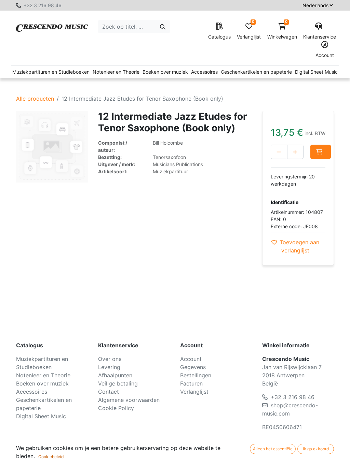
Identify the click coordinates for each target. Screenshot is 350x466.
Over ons (109, 358)
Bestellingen (195, 375)
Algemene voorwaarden (129, 399)
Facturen (191, 383)
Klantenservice (318, 37)
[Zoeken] (163, 26)
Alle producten (35, 98)
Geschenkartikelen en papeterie (256, 72)
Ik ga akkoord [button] (316, 448)
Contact (108, 391)
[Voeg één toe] (295, 152)
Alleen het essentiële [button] (273, 448)
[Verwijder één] (279, 152)
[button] (320, 152)
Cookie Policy (116, 408)
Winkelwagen (282, 31)
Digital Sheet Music (316, 72)
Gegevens (193, 367)
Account (324, 55)
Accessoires (204, 72)
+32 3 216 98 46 (43, 5)
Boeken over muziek (165, 72)
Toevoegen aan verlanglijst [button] (299, 246)
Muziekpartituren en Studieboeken (51, 72)
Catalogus (219, 37)
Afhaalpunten (115, 375)
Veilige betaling (118, 383)
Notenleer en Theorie (116, 72)
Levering (109, 367)
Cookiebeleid (51, 456)
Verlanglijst (249, 31)
